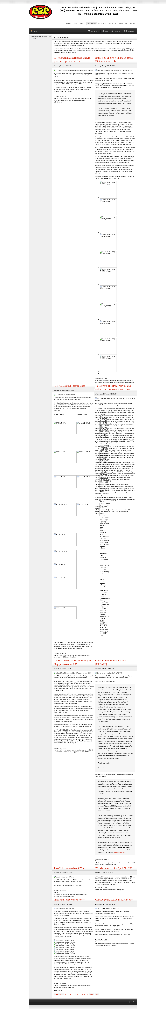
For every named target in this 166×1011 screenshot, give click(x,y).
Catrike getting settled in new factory (114, 899)
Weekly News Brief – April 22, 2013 (113, 868)
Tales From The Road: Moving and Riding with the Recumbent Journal (113, 387)
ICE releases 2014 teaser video (69, 385)
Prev (61, 994)
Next (91, 994)
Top (134, 1002)
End (97, 994)
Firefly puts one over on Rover (69, 899)
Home (35, 31)
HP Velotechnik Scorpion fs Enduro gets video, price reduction (72, 59)
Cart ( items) (95, 31)
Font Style (117, 31)
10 (87, 994)
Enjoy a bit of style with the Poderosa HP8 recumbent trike (114, 59)
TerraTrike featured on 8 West (69, 868)
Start (56, 994)
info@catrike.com (120, 852)
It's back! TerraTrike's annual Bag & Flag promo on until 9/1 (72, 662)
